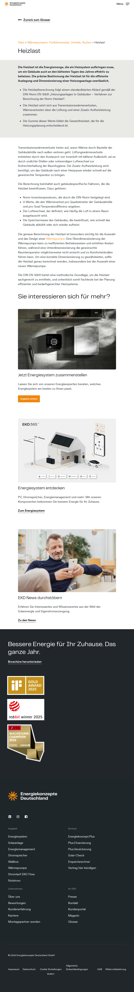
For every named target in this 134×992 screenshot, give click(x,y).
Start (21, 42)
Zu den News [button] (27, 620)
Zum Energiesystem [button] (31, 510)
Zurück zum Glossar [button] (36, 19)
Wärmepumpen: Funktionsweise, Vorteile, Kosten (59, 42)
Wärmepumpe (55, 238)
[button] (123, 3)
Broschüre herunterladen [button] (25, 661)
